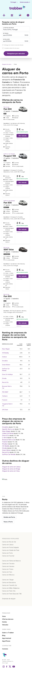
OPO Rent (5, 409)
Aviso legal (5, 663)
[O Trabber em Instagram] (3, 667)
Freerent (4, 400)
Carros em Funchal (8, 556)
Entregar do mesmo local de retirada (13, 45)
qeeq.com (19, 326)
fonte (3, 496)
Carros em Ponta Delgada (10, 547)
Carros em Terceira (8, 563)
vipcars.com (19, 138)
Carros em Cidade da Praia (10, 550)
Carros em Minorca (8, 575)
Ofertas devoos (7, 619)
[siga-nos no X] (10, 667)
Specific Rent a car (8, 429)
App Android (6, 638)
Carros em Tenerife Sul (9, 585)
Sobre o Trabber (8, 632)
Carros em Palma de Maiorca (11, 561)
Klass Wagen (6, 349)
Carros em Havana (8, 566)
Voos (4, 616)
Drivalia (4, 378)
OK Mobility (5, 353)
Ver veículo (22, 136)
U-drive (4, 437)
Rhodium (5, 444)
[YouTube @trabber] (13, 667)
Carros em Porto (7, 553)
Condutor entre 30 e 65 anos (11, 48)
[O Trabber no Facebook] (6, 667)
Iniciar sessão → (25, 2)
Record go (6, 107)
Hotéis (4, 622)
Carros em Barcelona (9, 582)
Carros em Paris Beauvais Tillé (12, 594)
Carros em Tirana (7, 569)
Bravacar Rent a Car (8, 440)
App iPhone (6, 641)
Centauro (5, 396)
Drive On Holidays (7, 374)
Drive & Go (5, 435)
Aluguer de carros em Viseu (11, 471)
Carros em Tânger (8, 580)
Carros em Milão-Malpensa (10, 588)
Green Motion (6, 364)
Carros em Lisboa (7, 544)
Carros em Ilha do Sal (9, 542)
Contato (5, 649)
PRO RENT (5, 392)
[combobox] (16, 28)
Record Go (5, 382)
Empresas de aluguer (8, 598)
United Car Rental (7, 433)
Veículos (5, 625)
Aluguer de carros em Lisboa (11, 467)
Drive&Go (5, 360)
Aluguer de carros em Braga (11, 469)
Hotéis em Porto (9, 517)
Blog (3, 635)
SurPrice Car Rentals (9, 154)
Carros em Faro (7, 572)
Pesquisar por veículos (16, 53)
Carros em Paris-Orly (8, 591)
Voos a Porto (8, 522)
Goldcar (4, 357)
